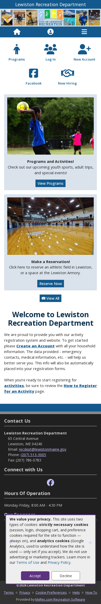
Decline (66, 575)
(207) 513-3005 (33, 454)
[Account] (50, 32)
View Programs (50, 183)
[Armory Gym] (50, 225)
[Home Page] (16, 32)
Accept (35, 575)
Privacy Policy (59, 562)
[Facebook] (50, 482)
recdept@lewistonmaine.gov (42, 449)
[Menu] (84, 32)
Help (76, 592)
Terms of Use (27, 562)
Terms (9, 592)
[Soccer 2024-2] (50, 125)
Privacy (24, 592)
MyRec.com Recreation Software (60, 599)
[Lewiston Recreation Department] (50, 17)
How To (91, 592)
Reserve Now (50, 283)
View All (52, 298)
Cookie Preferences (51, 592)
